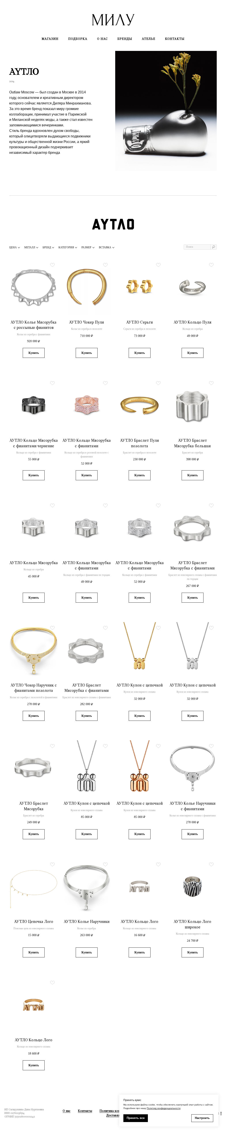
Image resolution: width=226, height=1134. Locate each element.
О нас (102, 39)
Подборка (77, 39)
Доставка (113, 1115)
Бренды (124, 39)
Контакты (175, 39)
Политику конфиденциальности (164, 1108)
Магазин (50, 39)
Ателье (148, 39)
